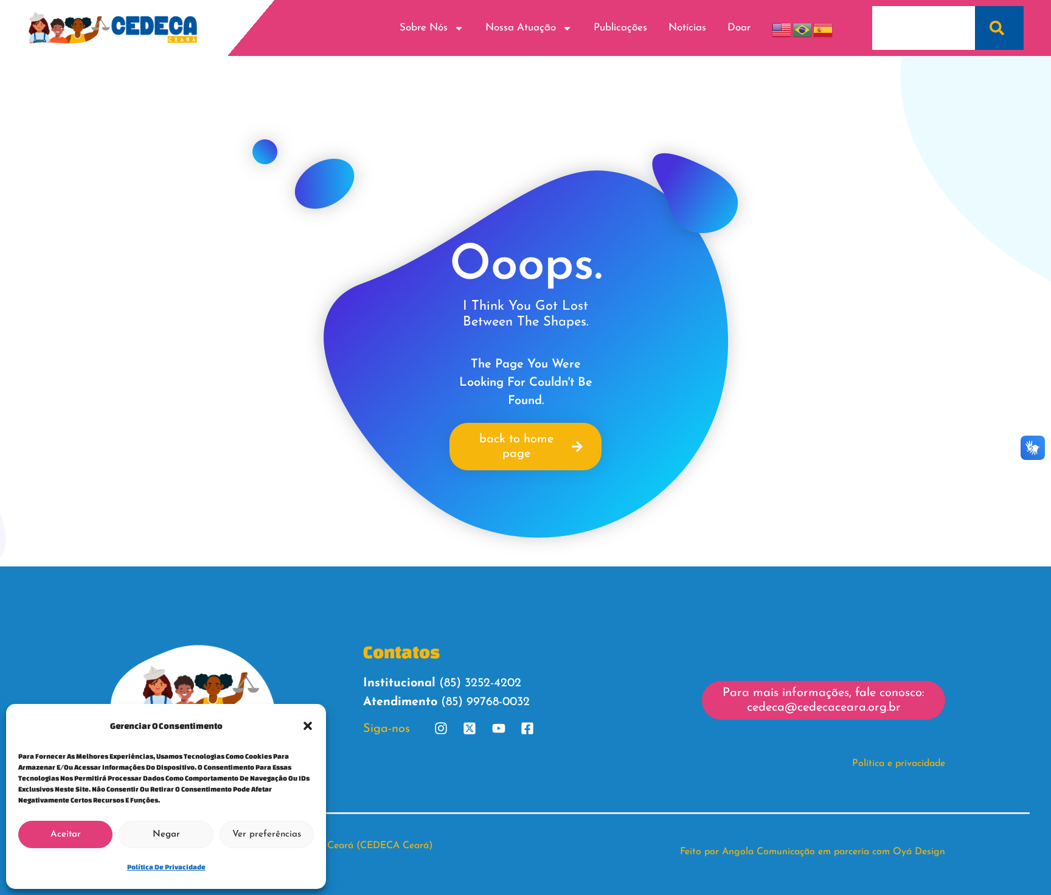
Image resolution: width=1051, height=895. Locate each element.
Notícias (687, 28)
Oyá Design (919, 852)
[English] (782, 27)
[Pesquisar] (999, 28)
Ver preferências (266, 834)
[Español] (823, 27)
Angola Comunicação (768, 852)
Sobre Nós (424, 28)
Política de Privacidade (166, 867)
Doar (739, 28)
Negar (166, 834)
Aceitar (65, 834)
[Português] (803, 27)
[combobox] (923, 28)
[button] (308, 726)
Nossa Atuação (520, 28)
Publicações (620, 28)
